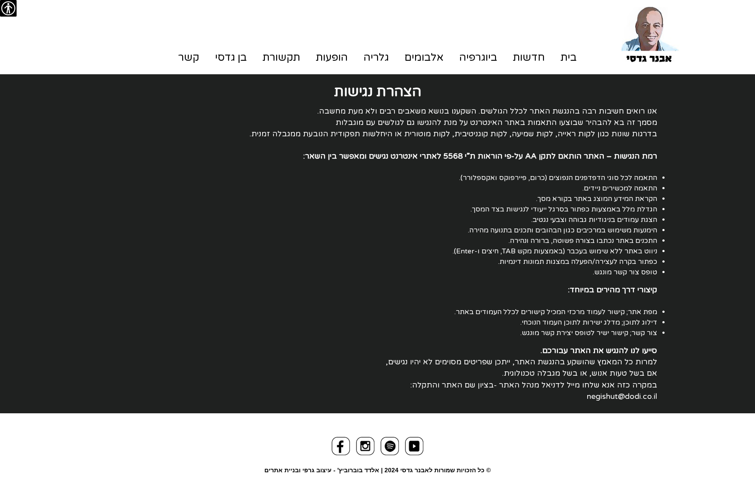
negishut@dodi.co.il (622, 396)
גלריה (376, 57)
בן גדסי (231, 57)
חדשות (529, 57)
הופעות (332, 57)
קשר (188, 57)
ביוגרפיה (478, 57)
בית (569, 57)
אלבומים (424, 57)
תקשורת (281, 57)
